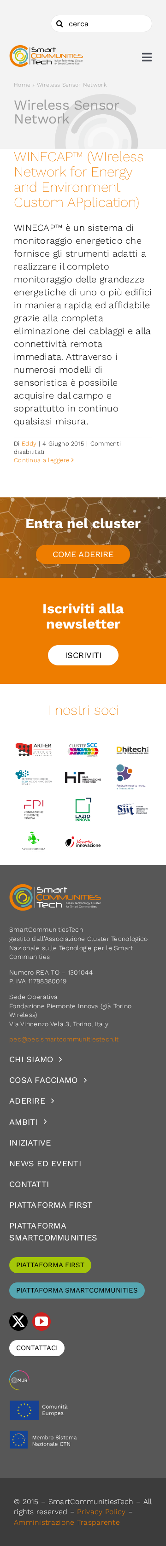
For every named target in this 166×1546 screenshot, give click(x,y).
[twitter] (18, 1321)
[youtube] (41, 1321)
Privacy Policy (101, 1511)
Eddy (29, 443)
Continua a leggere (41, 460)
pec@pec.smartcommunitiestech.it (65, 1039)
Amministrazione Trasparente (67, 1522)
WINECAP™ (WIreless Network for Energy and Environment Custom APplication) (79, 179)
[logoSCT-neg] (55, 888)
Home (22, 85)
